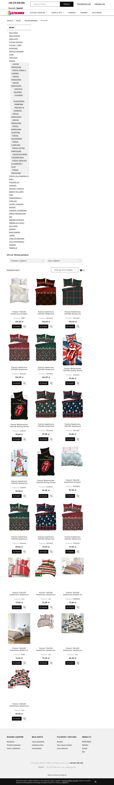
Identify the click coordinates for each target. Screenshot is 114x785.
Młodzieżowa (19, 101)
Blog (83, 751)
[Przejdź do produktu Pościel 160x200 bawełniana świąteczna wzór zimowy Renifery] (46, 574)
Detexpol (50, 318)
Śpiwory (12, 207)
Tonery (12, 235)
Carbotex (76, 375)
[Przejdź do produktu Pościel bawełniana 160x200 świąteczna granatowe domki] (46, 518)
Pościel (12, 61)
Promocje (13, 248)
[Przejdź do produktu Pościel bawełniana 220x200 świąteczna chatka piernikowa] (46, 405)
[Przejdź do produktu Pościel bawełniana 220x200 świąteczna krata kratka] (72, 293)
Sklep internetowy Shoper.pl (57, 775)
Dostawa (60, 741)
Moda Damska (14, 232)
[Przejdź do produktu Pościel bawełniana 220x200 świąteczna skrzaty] (46, 293)
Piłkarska (19, 95)
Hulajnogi (13, 33)
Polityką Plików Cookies (70, 781)
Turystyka (13, 58)
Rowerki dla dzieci (16, 223)
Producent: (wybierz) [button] (19, 261)
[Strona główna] (18, 12)
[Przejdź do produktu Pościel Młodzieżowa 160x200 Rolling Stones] (72, 349)
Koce (11, 195)
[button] (24, 326)
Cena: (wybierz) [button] (54, 261)
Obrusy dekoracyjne (17, 214)
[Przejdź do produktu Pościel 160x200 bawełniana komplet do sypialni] (72, 574)
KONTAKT (85, 745)
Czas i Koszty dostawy (64, 745)
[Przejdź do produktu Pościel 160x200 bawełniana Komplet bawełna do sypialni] (72, 461)
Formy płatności (62, 748)
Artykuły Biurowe (16, 51)
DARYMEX (76, 486)
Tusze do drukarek (16, 238)
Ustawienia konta (37, 745)
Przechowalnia (37, 748)
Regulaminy (10, 741)
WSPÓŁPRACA (86, 741)
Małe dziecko (14, 36)
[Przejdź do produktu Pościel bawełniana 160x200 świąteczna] (72, 518)
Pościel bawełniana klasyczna (16, 129)
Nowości (12, 245)
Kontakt (84, 748)
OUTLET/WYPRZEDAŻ (16, 242)
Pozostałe (19, 104)
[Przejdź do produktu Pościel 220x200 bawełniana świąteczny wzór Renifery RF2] (19, 574)
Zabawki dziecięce (16, 220)
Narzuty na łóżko (16, 192)
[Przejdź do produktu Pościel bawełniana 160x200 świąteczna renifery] (19, 518)
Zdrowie (12, 229)
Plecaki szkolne (16, 42)
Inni (23, 599)
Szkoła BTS (13, 39)
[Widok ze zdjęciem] (81, 270)
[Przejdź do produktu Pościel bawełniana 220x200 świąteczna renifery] (19, 348)
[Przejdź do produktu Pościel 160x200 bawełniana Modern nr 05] (19, 629)
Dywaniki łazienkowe (18, 210)
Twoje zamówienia (38, 741)
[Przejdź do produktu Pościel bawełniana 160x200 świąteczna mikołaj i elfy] (19, 462)
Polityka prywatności (14, 745)
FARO (23, 318)
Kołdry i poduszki (16, 204)
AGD (10, 217)
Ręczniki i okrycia (16, 189)
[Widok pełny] (84, 270)
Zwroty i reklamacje (13, 748)
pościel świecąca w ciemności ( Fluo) (19, 164)
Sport (11, 55)
